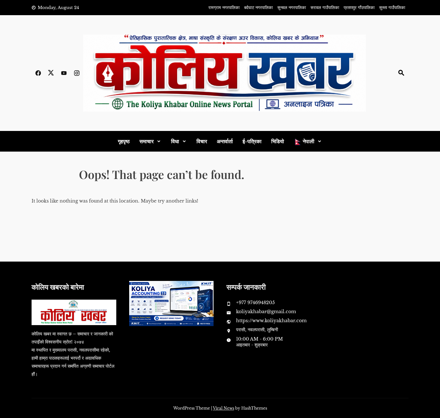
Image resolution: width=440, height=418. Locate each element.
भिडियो (277, 141)
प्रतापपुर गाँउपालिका (359, 7)
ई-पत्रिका (252, 141)
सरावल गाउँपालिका (325, 7)
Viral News (223, 408)
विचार (201, 141)
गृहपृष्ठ (124, 141)
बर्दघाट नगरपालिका (258, 7)
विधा (175, 141)
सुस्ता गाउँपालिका (392, 7)
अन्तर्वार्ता (225, 141)
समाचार (146, 141)
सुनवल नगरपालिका (291, 7)
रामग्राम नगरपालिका (224, 7)
